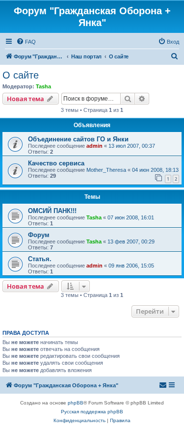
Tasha (43, 86)
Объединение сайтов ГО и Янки (78, 139)
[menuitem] (26, 42)
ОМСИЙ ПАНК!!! (52, 211)
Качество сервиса (56, 163)
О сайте (20, 75)
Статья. (40, 259)
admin (94, 146)
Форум (39, 235)
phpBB (75, 402)
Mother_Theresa (106, 170)
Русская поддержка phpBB (92, 411)
